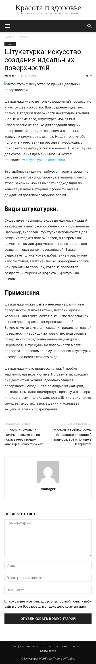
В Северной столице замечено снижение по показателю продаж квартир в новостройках (23, 437)
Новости (23, 37)
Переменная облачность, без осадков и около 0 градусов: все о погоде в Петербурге (72, 437)
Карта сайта (48, 651)
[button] (7, 26)
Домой (8, 37)
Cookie (75, 646)
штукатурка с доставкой (45, 160)
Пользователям (56, 646)
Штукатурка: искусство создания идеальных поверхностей (42, 59)
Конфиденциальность (27, 646)
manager (10, 75)
